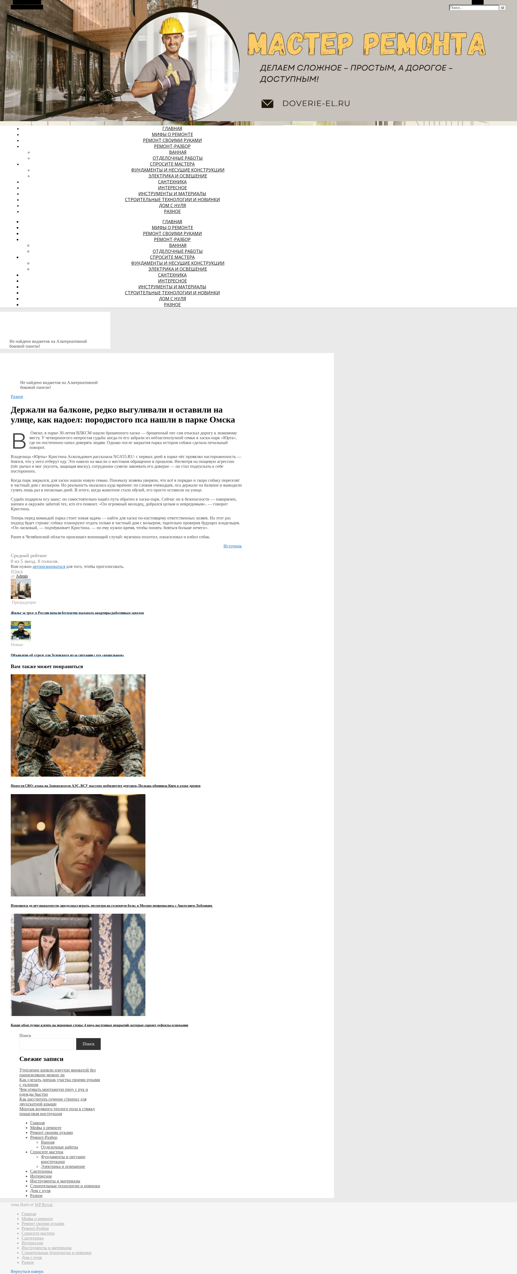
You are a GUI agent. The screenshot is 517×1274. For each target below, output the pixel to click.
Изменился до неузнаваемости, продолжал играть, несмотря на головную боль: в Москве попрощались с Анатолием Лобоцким (112, 905)
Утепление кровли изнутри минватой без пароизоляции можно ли (57, 1072)
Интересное (172, 188)
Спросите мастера (172, 164)
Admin (22, 576)
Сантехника (172, 182)
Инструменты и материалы (172, 194)
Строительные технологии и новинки (172, 200)
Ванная (178, 152)
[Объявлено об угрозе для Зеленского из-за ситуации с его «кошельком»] (21, 639)
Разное (172, 211)
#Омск (17, 571)
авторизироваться (49, 566)
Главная (172, 128)
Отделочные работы (178, 158)
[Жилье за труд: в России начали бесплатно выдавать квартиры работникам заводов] (21, 597)
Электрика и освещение (177, 176)
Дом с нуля (172, 205)
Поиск (25, 1035)
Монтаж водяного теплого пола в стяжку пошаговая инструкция (57, 1111)
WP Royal (43, 1204)
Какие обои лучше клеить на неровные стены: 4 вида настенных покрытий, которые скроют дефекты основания (99, 1025)
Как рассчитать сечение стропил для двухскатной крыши (52, 1101)
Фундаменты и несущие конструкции (178, 170)
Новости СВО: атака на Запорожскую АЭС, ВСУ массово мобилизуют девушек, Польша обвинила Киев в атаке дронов (106, 786)
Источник (232, 546)
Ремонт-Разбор (172, 146)
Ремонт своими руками (172, 140)
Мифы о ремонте (172, 134)
